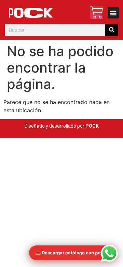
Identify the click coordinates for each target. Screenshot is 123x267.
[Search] (111, 30)
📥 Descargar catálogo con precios (73, 252)
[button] (113, 12)
